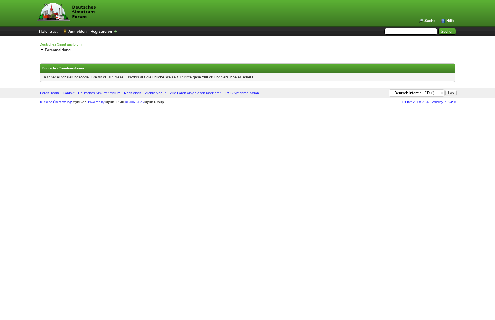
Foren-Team (49, 93)
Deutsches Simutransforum (61, 44)
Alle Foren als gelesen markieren (196, 93)
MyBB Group (154, 102)
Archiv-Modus (155, 93)
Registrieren (101, 31)
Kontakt (68, 93)
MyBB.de (79, 102)
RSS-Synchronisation (242, 93)
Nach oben (132, 93)
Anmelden (77, 31)
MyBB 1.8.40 (114, 102)
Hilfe (450, 21)
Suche (429, 21)
